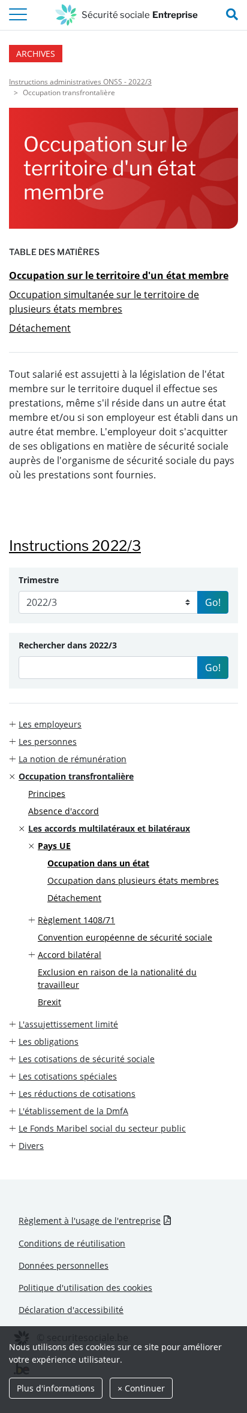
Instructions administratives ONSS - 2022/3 (80, 82)
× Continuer (141, 1388)
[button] (123, 724)
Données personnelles (64, 1265)
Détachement (40, 328)
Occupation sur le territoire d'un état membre (118, 275)
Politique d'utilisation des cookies (85, 1287)
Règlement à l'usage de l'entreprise (90, 1220)
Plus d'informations (56, 1388)
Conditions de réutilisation (72, 1243)
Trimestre (39, 580)
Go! (213, 602)
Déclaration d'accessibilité (71, 1309)
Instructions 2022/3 (75, 545)
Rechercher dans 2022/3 (68, 645)
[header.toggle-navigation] (18, 15)
